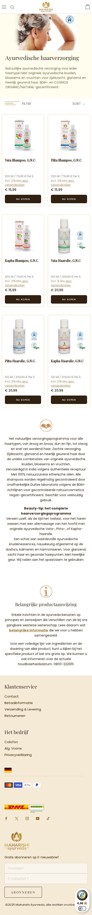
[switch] (82, 908)
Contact (11, 696)
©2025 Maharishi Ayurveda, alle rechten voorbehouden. (46, 905)
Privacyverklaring (18, 755)
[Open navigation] (4, 7)
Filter (26, 103)
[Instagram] (27, 818)
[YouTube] (37, 818)
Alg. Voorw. (13, 748)
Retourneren (14, 716)
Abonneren (23, 892)
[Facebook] (6, 818)
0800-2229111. (64, 664)
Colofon (11, 742)
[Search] (12, 7)
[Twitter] (16, 819)
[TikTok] (48, 818)
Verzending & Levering (22, 709)
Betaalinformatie (18, 703)
